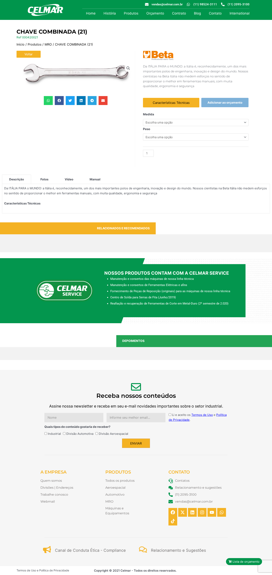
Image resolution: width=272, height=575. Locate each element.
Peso (146, 129)
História (110, 13)
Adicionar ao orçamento (224, 102)
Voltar (28, 54)
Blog (197, 13)
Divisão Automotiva (79, 434)
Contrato (179, 13)
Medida (148, 114)
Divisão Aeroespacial (113, 434)
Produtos (131, 13)
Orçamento (155, 13)
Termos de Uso (202, 415)
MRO (48, 44)
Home (91, 13)
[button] (128, 68)
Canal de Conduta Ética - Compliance (90, 550)
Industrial (54, 434)
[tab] (16, 179)
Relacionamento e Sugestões (178, 550)
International (239, 13)
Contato (215, 13)
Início (20, 44)
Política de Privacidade (54, 570)
